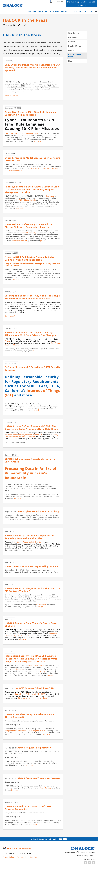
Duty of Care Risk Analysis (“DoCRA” (30, 694)
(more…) (37, 141)
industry (19, 669)
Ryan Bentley (45, 788)
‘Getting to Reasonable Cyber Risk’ (28, 542)
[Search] (96, 11)
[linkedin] (93, 862)
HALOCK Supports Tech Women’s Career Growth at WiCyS (32, 624)
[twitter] (89, 862)
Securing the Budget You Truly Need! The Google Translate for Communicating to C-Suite (32, 297)
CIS (39, 607)
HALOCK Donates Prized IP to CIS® (34, 688)
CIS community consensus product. (32, 698)
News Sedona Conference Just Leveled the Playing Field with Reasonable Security (29, 226)
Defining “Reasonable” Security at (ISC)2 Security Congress (32, 368)
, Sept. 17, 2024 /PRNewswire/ (21, 133)
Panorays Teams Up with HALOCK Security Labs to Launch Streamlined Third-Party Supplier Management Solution (32, 189)
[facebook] (85, 862)
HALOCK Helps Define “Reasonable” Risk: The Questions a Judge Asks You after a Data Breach (32, 427)
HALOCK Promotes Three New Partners (38, 778)
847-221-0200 (58, 2)
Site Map (33, 857)
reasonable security (28, 233)
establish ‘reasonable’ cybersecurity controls (23, 435)
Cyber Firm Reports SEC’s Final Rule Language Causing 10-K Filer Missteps (31, 113)
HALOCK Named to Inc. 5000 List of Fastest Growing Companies (29, 808)
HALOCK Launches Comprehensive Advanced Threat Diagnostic (30, 716)
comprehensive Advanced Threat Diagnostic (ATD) (25, 730)
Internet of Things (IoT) (32, 392)
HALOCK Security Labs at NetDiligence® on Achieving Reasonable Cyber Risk (29, 537)
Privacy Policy (8, 857)
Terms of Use (22, 857)
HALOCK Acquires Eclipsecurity (33, 747)
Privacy (8, 341)
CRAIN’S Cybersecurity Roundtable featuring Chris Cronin (30, 460)
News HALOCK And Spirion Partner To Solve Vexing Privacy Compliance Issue (29, 258)
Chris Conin (41, 605)
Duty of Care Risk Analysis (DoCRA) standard (32, 436)
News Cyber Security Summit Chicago (39, 511)
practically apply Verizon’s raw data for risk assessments (31, 169)
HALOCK (43, 671)
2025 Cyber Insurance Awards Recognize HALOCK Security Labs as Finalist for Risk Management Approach (32, 67)
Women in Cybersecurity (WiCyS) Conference (31, 635)
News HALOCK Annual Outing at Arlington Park (31, 566)
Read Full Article (11, 96)
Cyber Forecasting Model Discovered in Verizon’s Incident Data (32, 159)
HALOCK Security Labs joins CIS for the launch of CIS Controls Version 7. (32, 590)
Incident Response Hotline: (49, 839)
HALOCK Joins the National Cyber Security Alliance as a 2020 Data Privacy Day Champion (31, 334)
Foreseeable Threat (36, 665)
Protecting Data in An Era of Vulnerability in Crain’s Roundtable (30, 473)
